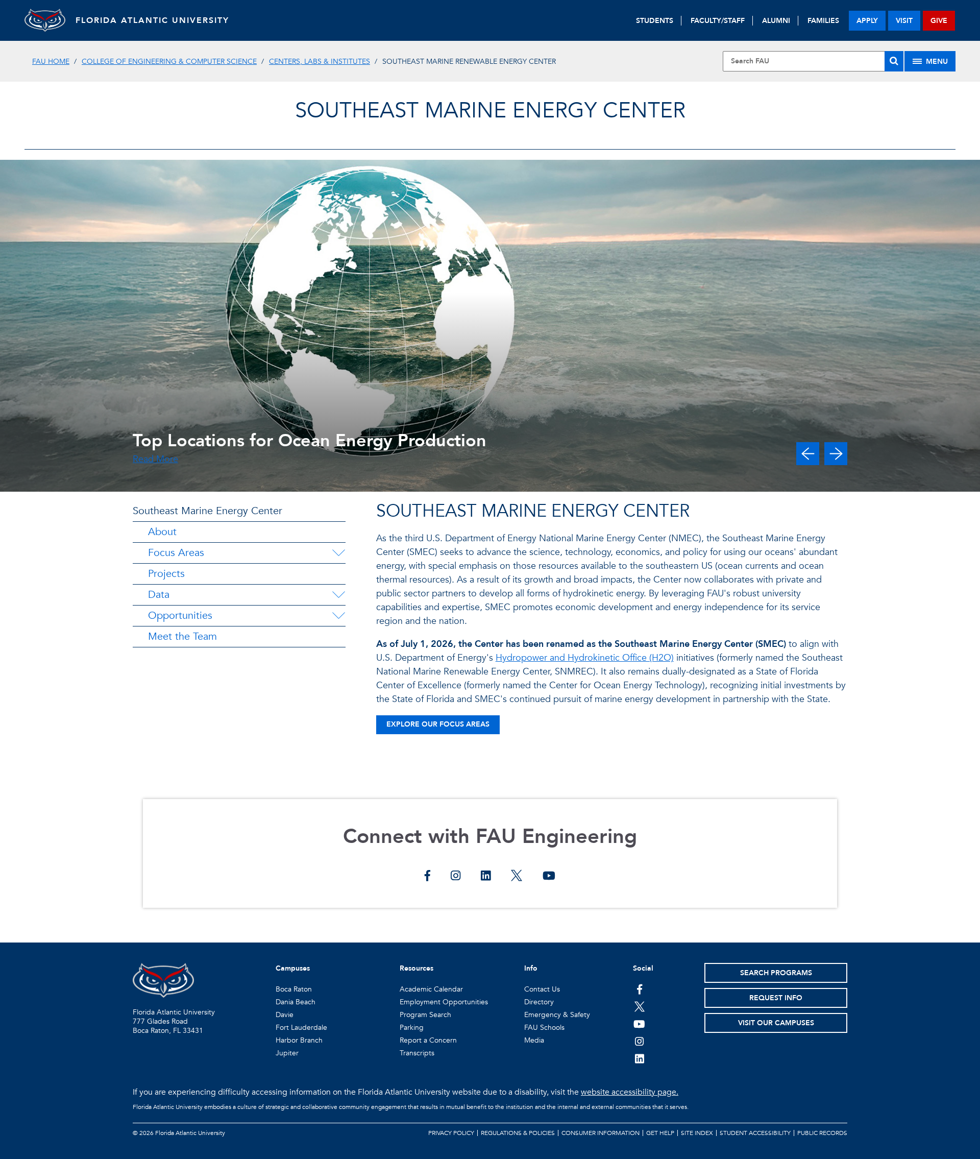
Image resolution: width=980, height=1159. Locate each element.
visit (904, 21)
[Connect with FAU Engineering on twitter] (516, 876)
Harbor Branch (299, 1040)
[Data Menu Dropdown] (338, 595)
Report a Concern (428, 1040)
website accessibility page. (629, 1092)
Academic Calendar (431, 989)
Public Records (822, 1133)
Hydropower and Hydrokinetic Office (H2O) (585, 657)
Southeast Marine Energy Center (490, 110)
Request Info (775, 998)
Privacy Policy (451, 1133)
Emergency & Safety (557, 1015)
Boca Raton (294, 989)
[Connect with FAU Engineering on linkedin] (486, 876)
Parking (412, 1027)
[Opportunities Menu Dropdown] (338, 616)
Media (534, 1040)
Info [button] (530, 968)
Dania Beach (295, 1002)
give (938, 21)
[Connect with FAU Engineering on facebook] (427, 876)
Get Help (660, 1133)
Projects (166, 574)
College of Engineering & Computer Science (169, 61)
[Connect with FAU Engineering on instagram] (455, 876)
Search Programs (776, 973)
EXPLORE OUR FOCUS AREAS (437, 724)
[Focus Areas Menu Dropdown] (338, 553)
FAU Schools (544, 1027)
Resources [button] (416, 968)
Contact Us (542, 989)
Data (158, 594)
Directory (539, 1002)
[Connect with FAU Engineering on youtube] (549, 876)
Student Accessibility (755, 1133)
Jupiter (287, 1053)
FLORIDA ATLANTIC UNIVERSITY (152, 20)
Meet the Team (182, 636)
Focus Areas (176, 553)
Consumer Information (600, 1133)
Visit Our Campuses (776, 1023)
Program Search (425, 1015)
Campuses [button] (293, 968)
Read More (155, 459)
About (162, 532)
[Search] (894, 61)
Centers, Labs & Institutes (319, 61)
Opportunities (180, 615)
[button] (807, 453)
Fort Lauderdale (301, 1027)
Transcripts (417, 1053)
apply (867, 21)
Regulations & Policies (518, 1133)
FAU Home (50, 61)
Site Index (697, 1133)
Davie (284, 1015)
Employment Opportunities (444, 1002)
